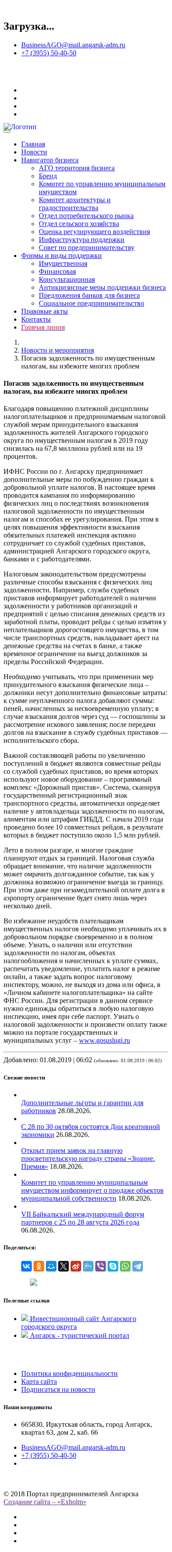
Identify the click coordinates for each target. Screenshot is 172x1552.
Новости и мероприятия (57, 350)
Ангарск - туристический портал (79, 1335)
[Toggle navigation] (7, 131)
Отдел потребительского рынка (86, 215)
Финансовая (57, 271)
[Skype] (113, 1266)
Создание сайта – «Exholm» (45, 1502)
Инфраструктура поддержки (81, 239)
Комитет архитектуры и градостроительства (75, 203)
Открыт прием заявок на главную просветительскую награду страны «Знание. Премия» (88, 1158)
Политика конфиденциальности (69, 1373)
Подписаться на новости (58, 1389)
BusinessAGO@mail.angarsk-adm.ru (73, 45)
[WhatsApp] (125, 1266)
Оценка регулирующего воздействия (94, 231)
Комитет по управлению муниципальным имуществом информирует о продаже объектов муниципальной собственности (92, 1190)
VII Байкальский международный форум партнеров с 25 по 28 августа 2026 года (82, 1218)
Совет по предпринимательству (87, 247)
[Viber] (100, 1266)
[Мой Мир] (51, 1266)
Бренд (48, 176)
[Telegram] (137, 1266)
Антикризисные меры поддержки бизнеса (102, 287)
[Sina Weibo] (76, 1266)
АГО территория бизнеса (77, 168)
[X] (63, 1266)
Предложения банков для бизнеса (89, 295)
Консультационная (67, 279)
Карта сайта (39, 1381)
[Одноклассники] (39, 1266)
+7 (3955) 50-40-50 (48, 53)
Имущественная (63, 263)
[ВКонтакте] (26, 1266)
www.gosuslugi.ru (104, 1040)
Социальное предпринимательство (91, 303)
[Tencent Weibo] (88, 1266)
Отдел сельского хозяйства (79, 223)
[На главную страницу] (10, 75)
